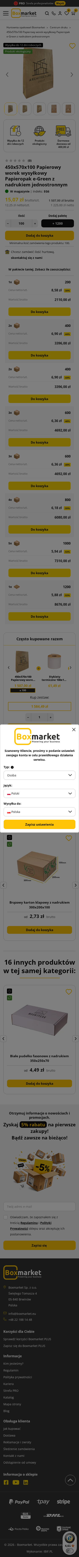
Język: (8, 785)
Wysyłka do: (12, 804)
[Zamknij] (73, 729)
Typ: (7, 767)
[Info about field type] (12, 767)
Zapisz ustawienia (39, 824)
